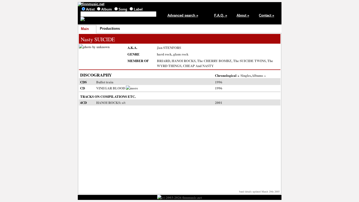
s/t (123, 102)
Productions (110, 29)
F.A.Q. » (220, 15)
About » (243, 15)
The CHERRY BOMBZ (214, 60)
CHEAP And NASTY (198, 65)
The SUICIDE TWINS (249, 60)
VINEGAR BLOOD (110, 87)
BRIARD (163, 60)
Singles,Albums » (253, 75)
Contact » (266, 15)
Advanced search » (182, 15)
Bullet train (104, 81)
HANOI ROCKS (184, 60)
